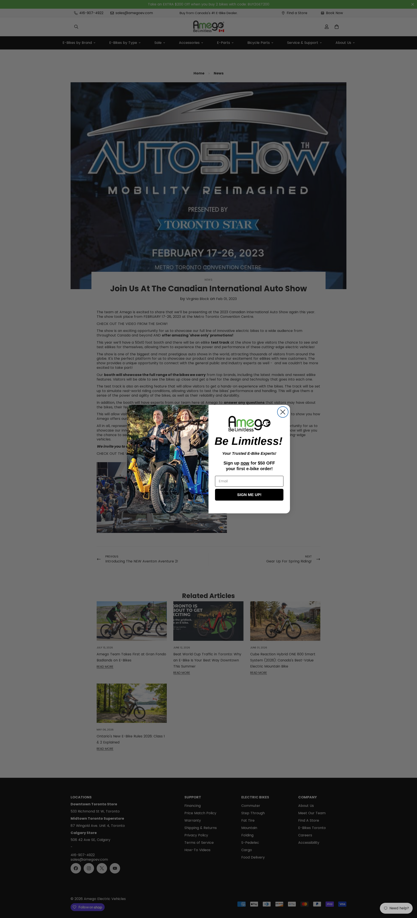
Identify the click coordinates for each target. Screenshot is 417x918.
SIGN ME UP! (249, 494)
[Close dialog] (282, 412)
